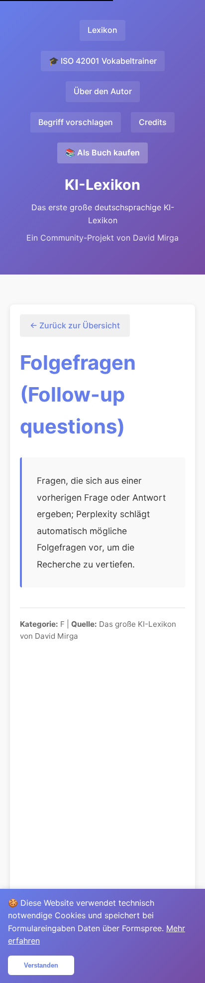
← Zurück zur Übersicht (75, 325)
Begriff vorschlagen (75, 122)
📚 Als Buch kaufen (102, 152)
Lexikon (102, 30)
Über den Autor (103, 91)
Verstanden (41, 965)
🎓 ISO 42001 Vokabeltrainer (103, 61)
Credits (153, 122)
